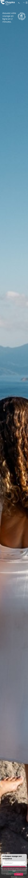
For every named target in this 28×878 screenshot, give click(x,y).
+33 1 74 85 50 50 (18, 2)
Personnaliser (14, 877)
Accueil (6, 2)
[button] (24, 2)
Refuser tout (8, 874)
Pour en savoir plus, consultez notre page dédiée (17, 870)
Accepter (18, 874)
